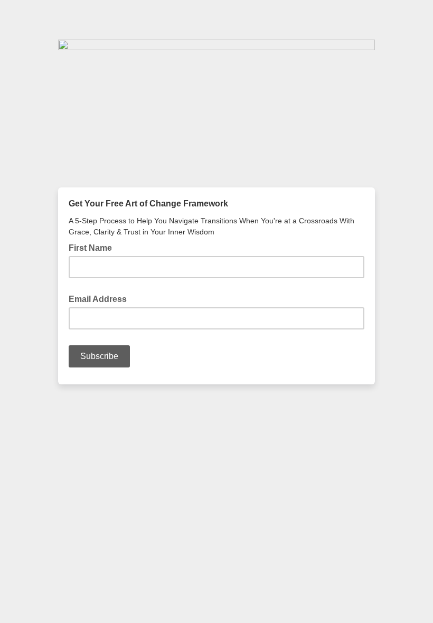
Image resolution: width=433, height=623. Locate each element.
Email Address (101, 298)
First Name (90, 247)
